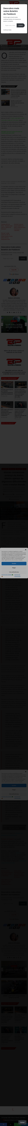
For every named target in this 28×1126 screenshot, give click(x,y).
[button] (25, 549)
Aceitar (14, 563)
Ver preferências (14, 572)
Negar (14, 567)
